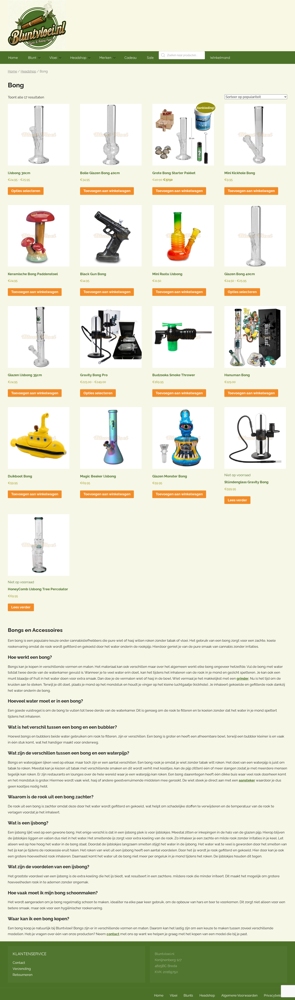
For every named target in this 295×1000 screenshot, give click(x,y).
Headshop (78, 57)
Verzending (22, 969)
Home (13, 57)
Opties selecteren (25, 191)
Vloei (53, 57)
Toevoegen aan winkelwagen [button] (106, 191)
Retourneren (23, 975)
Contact (19, 963)
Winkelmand (220, 57)
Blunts (188, 995)
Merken (105, 57)
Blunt (32, 57)
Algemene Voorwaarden (239, 995)
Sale (150, 57)
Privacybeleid (274, 995)
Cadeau (130, 57)
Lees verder (237, 500)
